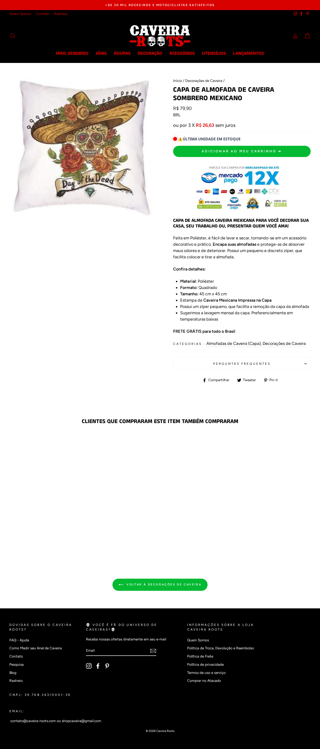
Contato (42, 13)
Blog (12, 672)
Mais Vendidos (72, 53)
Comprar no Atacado (204, 680)
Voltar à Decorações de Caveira (163, 584)
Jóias (101, 53)
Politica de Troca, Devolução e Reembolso (220, 648)
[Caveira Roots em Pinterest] (107, 666)
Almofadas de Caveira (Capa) (233, 343)
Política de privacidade (205, 664)
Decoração (150, 53)
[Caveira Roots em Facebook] (98, 666)
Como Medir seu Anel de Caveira (35, 648)
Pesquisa (16, 664)
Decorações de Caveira (203, 80)
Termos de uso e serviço (206, 672)
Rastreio (60, 13)
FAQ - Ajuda (19, 640)
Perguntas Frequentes (242, 363)
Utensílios (214, 53)
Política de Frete (200, 656)
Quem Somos (20, 13)
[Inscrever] (153, 650)
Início (177, 80)
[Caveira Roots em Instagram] (89, 666)
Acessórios (182, 53)
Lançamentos (248, 53)
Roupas (122, 53)
